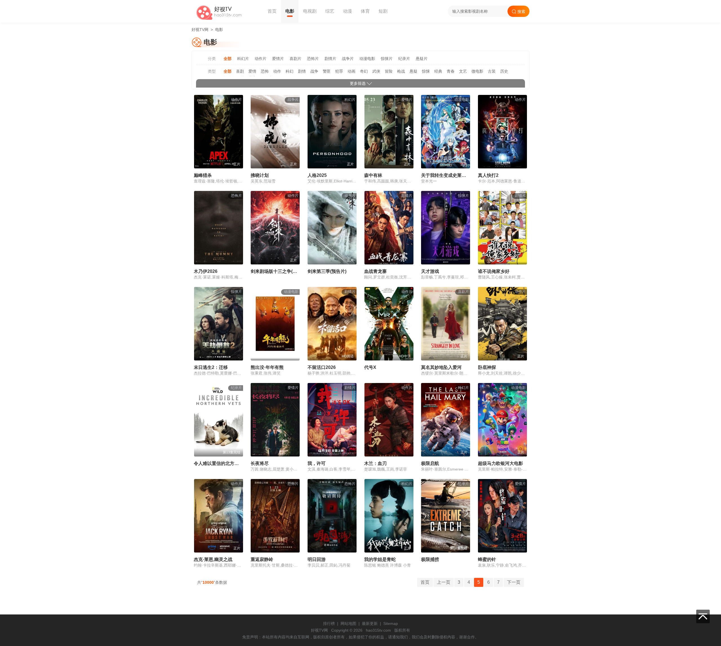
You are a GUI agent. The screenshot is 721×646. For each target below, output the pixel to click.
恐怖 (265, 71)
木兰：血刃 (375, 463)
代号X (370, 367)
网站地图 (348, 623)
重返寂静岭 (262, 559)
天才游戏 (430, 271)
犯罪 (339, 71)
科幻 (289, 71)
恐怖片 (313, 58)
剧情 (302, 71)
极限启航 (430, 463)
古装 (492, 71)
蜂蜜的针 (487, 559)
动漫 (347, 11)
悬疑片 (422, 58)
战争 (314, 71)
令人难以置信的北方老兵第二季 (225, 463)
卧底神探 (487, 367)
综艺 (329, 11)
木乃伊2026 (205, 271)
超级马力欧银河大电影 (500, 463)
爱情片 (278, 58)
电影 (289, 11)
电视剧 (310, 11)
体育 (365, 11)
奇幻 (364, 71)
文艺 (463, 71)
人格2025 (317, 175)
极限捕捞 (430, 559)
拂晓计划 (260, 175)
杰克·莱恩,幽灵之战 (213, 559)
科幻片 (243, 58)
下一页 (513, 582)
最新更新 (370, 623)
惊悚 (426, 71)
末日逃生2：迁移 (211, 367)
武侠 (376, 71)
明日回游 (317, 559)
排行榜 (329, 623)
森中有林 (373, 175)
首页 (272, 11)
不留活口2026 (322, 367)
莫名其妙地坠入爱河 (441, 367)
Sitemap (390, 623)
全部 (228, 58)
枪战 (401, 71)
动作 (277, 71)
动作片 (260, 58)
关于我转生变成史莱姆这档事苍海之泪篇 (461, 175)
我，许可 (317, 463)
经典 (438, 71)
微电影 (477, 71)
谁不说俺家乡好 (493, 271)
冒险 (389, 71)
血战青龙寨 (375, 271)
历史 (504, 71)
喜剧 (240, 71)
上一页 (443, 582)
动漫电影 (367, 58)
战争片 (348, 58)
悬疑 (413, 71)
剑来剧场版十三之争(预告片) (279, 271)
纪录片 (404, 58)
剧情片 (330, 58)
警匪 (327, 71)
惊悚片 (387, 58)
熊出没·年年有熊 (267, 367)
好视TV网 (200, 29)
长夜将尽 (260, 463)
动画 (351, 71)
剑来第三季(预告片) (327, 271)
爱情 (252, 71)
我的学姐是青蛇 (380, 559)
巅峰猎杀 (203, 175)
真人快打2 (488, 175)
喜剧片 (295, 58)
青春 (451, 71)
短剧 (383, 11)
